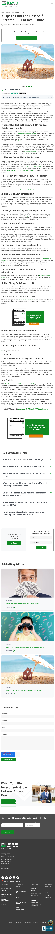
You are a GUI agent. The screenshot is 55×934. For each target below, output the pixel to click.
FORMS (46, 892)
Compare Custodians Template (26, 38)
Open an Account (8, 801)
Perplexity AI (22, 93)
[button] (3, 97)
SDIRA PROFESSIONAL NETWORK (21, 903)
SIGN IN (47, 900)
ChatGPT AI (14, 93)
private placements (36, 167)
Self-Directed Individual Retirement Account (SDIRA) (20, 384)
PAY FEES (47, 895)
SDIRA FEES (20, 12)
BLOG (17, 897)
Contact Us (3, 867)
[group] (27, 97)
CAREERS (33, 890)
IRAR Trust (20, 141)
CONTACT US (48, 897)
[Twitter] (6, 878)
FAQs (17, 900)
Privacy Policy (36, 922)
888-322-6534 (8, 860)
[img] (48, 97)
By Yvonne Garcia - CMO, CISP (10, 25)
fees (2, 351)
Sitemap (44, 922)
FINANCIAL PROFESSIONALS (5, 900)
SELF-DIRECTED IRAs (6, 888)
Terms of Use (28, 922)
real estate (27, 167)
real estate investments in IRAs (27, 134)
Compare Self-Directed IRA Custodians (33, 409)
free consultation (21, 405)
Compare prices (6, 349)
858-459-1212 (8, 861)
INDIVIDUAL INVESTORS (6, 894)
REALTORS (3, 896)
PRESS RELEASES (34, 895)
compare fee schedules (26, 300)
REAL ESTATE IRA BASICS (19, 906)
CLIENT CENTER (48, 890)
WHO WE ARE (33, 888)
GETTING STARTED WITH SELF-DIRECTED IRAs (21, 891)
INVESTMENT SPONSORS (4, 903)
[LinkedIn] (2, 878)
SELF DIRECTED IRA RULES (9, 12)
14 (34, 25)
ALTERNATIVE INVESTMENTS (4, 891)
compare (27, 216)
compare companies (30, 152)
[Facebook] (10, 878)
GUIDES (17, 895)
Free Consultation (14, 543)
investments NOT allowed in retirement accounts (20, 170)
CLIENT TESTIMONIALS (36, 893)
